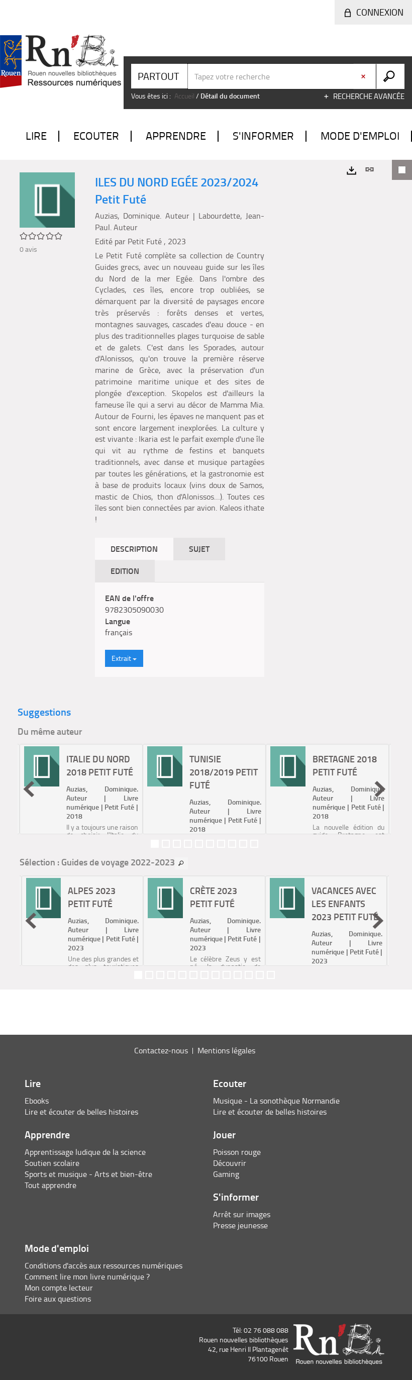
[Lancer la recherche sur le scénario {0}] (390, 76)
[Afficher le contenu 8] (232, 844)
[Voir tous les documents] (181, 863)
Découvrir (229, 1162)
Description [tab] (134, 548)
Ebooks (37, 1100)
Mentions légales (226, 1050)
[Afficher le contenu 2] (166, 844)
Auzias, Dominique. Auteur (142, 215)
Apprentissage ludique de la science (85, 1151)
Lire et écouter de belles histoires (81, 1111)
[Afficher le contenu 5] (199, 844)
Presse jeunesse (240, 1225)
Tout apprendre (50, 1185)
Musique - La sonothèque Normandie (276, 1100)
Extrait (122, 658)
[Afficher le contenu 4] (188, 844)
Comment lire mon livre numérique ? (87, 1276)
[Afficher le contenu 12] (260, 975)
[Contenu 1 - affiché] (155, 844)
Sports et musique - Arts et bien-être (88, 1173)
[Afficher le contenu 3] (177, 844)
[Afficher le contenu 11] (249, 975)
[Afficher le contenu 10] (254, 844)
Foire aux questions (58, 1298)
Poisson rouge (237, 1151)
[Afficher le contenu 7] (221, 844)
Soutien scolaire (52, 1162)
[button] (29, 789)
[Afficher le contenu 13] (271, 975)
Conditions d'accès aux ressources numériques (103, 1265)
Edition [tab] (125, 570)
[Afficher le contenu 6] (210, 844)
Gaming (226, 1173)
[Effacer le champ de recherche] (364, 76)
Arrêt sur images (241, 1214)
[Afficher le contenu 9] (243, 844)
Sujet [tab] (199, 548)
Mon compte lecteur (59, 1287)
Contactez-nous (161, 1050)
